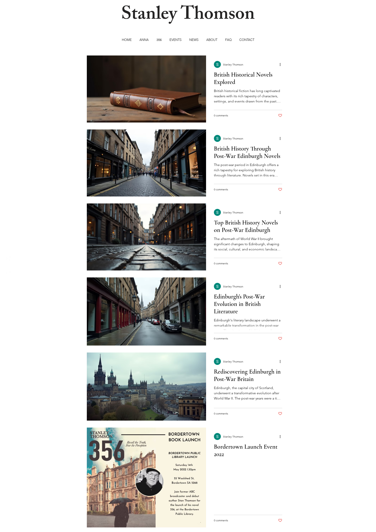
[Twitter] (9, 259)
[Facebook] (9, 272)
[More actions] (281, 64)
